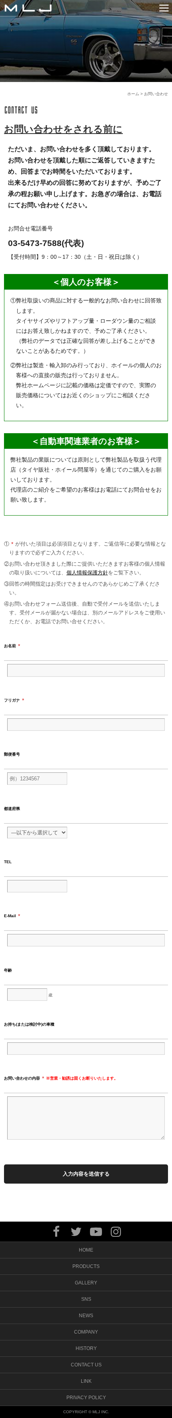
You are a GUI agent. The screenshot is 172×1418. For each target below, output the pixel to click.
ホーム (133, 94)
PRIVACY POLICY (86, 1397)
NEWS (86, 1315)
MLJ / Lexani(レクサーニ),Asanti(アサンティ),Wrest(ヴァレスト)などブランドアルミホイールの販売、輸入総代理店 (28, 8)
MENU (164, 8)
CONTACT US (86, 1365)
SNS (86, 1299)
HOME (86, 1250)
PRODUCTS (86, 1266)
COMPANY (86, 1332)
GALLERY (86, 1283)
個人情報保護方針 (87, 573)
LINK (86, 1381)
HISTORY (86, 1348)
